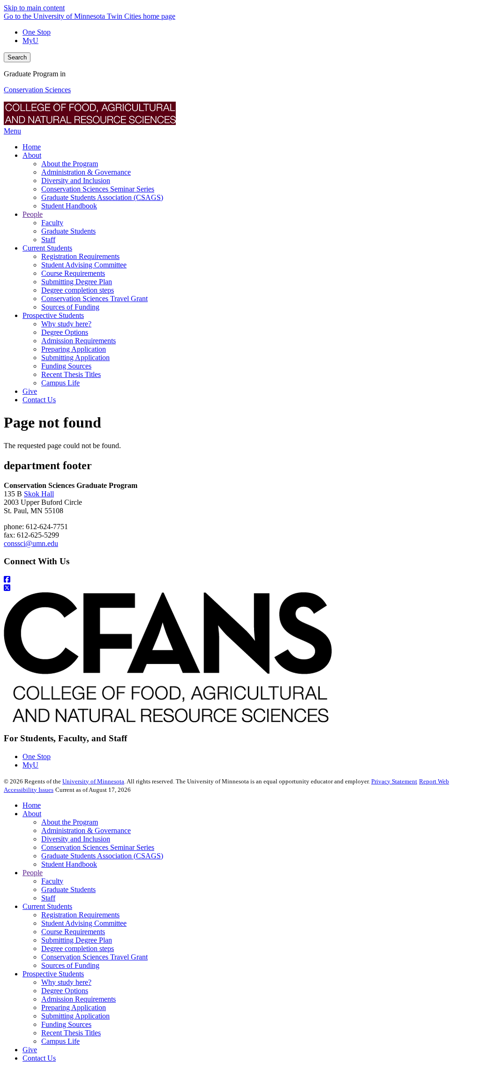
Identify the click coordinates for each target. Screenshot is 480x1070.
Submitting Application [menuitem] (75, 358)
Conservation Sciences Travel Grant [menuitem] (94, 299)
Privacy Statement (394, 781)
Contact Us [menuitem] (39, 400)
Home (31, 805)
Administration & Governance (86, 830)
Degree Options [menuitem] (64, 332)
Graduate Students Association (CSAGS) (102, 856)
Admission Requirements (78, 999)
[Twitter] (240, 588)
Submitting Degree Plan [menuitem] (76, 282)
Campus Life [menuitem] (60, 383)
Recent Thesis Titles (71, 1033)
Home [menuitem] (31, 147)
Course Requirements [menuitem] (73, 273)
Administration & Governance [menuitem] (86, 172)
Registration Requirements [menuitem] (80, 256)
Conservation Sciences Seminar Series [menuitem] (97, 189)
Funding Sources (66, 1024)
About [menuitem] (31, 155)
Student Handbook (69, 864)
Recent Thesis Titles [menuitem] (71, 374)
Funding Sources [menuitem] (66, 366)
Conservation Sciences (37, 90)
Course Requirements (73, 932)
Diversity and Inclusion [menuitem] (75, 180)
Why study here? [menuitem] (66, 324)
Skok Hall (39, 494)
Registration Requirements (80, 915)
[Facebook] (240, 580)
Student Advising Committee (84, 923)
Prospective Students (53, 974)
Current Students (47, 906)
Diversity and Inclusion (75, 839)
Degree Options (64, 991)
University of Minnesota (93, 781)
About (31, 814)
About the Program (69, 822)
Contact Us (39, 1058)
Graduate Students (68, 889)
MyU (30, 40)
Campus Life (60, 1041)
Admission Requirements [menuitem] (78, 341)
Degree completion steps (77, 948)
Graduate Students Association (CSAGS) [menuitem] (102, 197)
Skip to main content (34, 8)
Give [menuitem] (29, 391)
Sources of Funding (70, 965)
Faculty (52, 881)
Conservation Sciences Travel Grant (94, 957)
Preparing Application (73, 1007)
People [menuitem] (32, 214)
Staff (48, 898)
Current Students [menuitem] (47, 248)
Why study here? (66, 982)
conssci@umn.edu (31, 543)
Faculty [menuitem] (52, 223)
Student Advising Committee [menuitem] (84, 265)
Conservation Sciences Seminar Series (97, 847)
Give (29, 1050)
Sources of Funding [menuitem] (70, 307)
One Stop (36, 32)
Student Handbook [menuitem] (69, 206)
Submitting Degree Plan (76, 940)
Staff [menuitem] (48, 240)
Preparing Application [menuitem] (73, 349)
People (32, 873)
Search (17, 57)
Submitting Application (75, 1016)
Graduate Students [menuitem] (68, 231)
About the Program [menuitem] (69, 164)
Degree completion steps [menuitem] (77, 290)
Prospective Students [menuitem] (53, 315)
